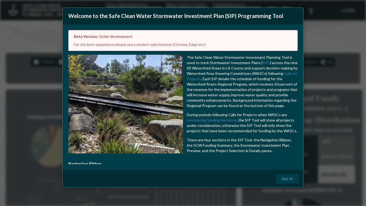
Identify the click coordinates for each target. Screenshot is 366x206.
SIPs (266, 62)
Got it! (287, 178)
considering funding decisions (212, 120)
